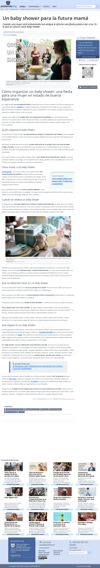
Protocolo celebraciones (14, 409)
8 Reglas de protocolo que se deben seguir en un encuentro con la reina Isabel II (62, 475)
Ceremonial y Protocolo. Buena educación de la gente (86, 474)
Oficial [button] (46, 7)
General (44, 409)
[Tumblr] (22, 559)
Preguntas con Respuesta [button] (89, 87)
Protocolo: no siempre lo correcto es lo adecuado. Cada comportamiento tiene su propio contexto (61, 525)
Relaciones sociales (32, 409)
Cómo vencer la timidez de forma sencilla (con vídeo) (11, 474)
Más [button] (54, 7)
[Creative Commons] (42, 557)
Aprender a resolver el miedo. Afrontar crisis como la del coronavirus (86, 500)
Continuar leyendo (13, 484)
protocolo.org (11, 412)
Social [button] (22, 7)
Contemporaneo (56, 409)
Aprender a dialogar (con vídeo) (85, 523)
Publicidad (72, 545)
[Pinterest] (20, 559)
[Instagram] (24, 559)
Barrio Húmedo (58, 550)
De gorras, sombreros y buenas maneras (62, 498)
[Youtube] (26, 559)
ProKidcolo (57, 554)
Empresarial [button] (34, 7)
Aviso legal (41, 550)
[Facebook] (16, 559)
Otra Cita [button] (83, 60)
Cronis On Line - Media (84, 566)
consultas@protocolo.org (47, 545)
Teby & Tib (57, 552)
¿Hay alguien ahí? (11, 497)
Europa (21, 412)
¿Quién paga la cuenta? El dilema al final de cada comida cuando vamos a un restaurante (37, 525)
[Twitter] (18, 559)
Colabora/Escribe (43, 554)
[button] (38, 59)
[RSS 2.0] (27, 559)
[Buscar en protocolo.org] (97, 6)
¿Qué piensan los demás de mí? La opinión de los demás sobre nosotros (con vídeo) (12, 525)
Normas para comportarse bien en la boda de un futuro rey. (37, 499)
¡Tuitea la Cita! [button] (94, 60)
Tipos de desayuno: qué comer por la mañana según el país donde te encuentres (37, 475)
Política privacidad (44, 552)
